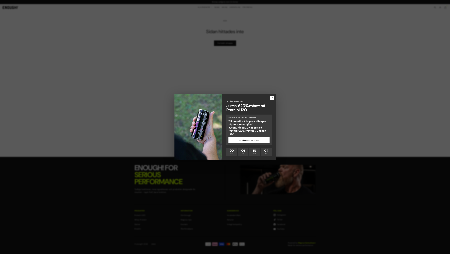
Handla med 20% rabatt (249, 140)
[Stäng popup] (272, 98)
